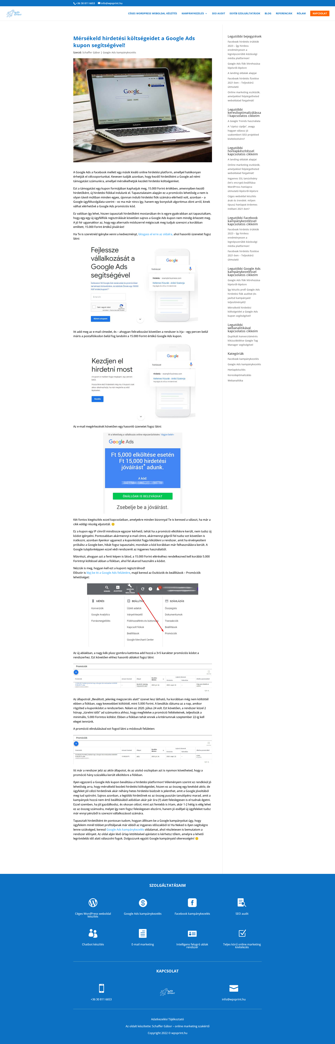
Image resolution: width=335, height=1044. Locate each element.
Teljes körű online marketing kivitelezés (242, 945)
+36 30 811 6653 (85, 3)
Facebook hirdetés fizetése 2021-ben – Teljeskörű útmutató (243, 82)
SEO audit (218, 13)
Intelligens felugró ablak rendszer (192, 945)
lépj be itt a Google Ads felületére (108, 573)
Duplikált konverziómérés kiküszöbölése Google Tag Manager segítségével (243, 340)
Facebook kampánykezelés (243, 359)
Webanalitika (235, 380)
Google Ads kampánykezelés (119, 52)
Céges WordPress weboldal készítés (152, 13)
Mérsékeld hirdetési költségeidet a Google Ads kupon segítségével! (243, 312)
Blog (268, 13)
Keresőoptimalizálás (239, 375)
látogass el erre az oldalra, (156, 234)
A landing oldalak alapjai (242, 73)
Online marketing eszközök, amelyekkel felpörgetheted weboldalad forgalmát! (244, 96)
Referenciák (284, 13)
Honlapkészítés (236, 369)
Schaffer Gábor (91, 52)
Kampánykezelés (193, 13)
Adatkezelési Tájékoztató (167, 1019)
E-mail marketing (143, 944)
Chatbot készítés (93, 944)
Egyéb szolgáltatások (245, 13)
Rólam (301, 13)
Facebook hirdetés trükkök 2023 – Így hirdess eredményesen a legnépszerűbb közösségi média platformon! (243, 50)
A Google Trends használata (244, 121)
